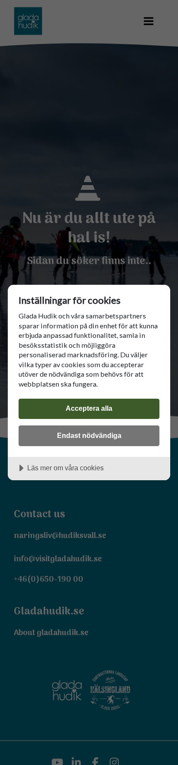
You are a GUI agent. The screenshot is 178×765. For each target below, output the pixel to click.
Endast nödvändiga (89, 435)
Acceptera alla (89, 408)
